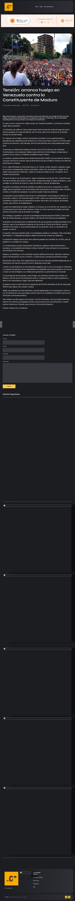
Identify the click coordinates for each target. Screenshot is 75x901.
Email (4, 346)
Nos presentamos (48, 6)
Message (6, 361)
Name (5, 338)
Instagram (36, 883)
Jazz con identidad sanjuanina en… (15, 497)
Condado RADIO (38, 877)
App (34, 887)
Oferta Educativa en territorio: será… (16, 489)
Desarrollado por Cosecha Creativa (18, 897)
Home (36, 6)
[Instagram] (69, 897)
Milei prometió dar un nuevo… (13, 480)
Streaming (36, 880)
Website (5, 354)
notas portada (7, 105)
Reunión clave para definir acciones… (16, 438)
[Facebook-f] (66, 897)
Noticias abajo (16, 105)
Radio (41, 6)
